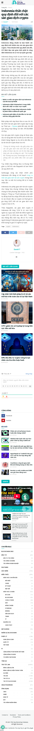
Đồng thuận (9, 605)
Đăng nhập (28, 374)
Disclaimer (13, 715)
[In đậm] (3, 386)
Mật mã (7, 589)
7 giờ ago (14, 474)
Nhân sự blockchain (9, 633)
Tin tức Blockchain (9, 681)
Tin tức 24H (6, 322)
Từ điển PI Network (9, 657)
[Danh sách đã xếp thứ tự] (12, 386)
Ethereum (8, 608)
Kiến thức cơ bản (8, 591)
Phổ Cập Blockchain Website (19, 722)
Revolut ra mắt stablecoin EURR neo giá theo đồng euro (21, 471)
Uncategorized (7, 685)
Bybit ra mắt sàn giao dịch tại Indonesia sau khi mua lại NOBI (17, 100)
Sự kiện (5, 673)
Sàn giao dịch (9, 613)
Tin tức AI (6, 678)
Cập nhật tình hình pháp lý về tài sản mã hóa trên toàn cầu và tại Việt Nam (16, 295)
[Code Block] (19, 386)
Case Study (8, 625)
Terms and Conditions (24, 715)
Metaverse (5, 629)
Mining (7, 611)
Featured (4, 567)
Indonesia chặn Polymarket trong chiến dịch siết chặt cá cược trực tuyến (17, 105)
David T (5, 22)
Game (5, 694)
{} (23, 386)
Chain (7, 583)
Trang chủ (4, 7)
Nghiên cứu (7, 622)
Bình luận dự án (8, 667)
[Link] (21, 386)
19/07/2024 (15, 22)
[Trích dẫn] (17, 386)
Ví (5, 619)
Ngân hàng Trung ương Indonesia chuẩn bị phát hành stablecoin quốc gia (17, 110)
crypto (8, 226)
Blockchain (9, 597)
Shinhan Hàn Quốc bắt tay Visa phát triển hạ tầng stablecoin (20, 439)
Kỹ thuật (8, 586)
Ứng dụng (5, 688)
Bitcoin (7, 594)
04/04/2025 (5, 362)
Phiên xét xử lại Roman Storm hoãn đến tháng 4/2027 (20, 432)
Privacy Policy (17, 717)
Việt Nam (6, 645)
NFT (4, 700)
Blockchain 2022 (7, 551)
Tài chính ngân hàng (10, 702)
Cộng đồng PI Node (9, 654)
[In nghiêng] (5, 386)
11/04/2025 (5, 330)
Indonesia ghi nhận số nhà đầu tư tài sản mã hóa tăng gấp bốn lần (17, 115)
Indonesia (15, 226)
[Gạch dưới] (8, 386)
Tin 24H (5, 676)
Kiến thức (5, 574)
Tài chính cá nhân (9, 561)
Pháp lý (10, 7)
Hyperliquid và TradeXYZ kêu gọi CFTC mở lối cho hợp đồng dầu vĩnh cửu (21, 455)
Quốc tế (5, 642)
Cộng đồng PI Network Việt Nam (13, 652)
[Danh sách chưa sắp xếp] (14, 386)
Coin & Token (9, 600)
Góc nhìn (4, 571)
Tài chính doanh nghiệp (11, 563)
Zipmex (14, 126)
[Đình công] (10, 386)
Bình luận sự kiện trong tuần (13, 670)
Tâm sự (4, 661)
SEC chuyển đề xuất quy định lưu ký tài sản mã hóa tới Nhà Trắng (21, 447)
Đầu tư (5, 290)
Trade (7, 616)
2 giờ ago (14, 435)
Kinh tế (5, 697)
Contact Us (5, 715)
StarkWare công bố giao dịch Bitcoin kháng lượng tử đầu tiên (21, 464)
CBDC (4, 691)
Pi (2, 649)
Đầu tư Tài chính (8, 558)
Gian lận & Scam (8, 639)
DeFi (6, 603)
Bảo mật (7, 580)
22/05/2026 (5, 298)
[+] (26, 386)
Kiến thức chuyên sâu (10, 577)
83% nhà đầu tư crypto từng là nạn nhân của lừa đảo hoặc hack (15, 359)
